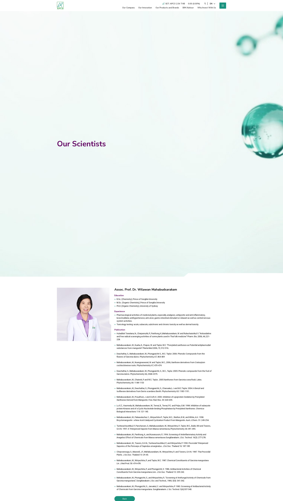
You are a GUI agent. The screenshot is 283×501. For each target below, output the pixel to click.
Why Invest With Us (206, 7)
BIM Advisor (188, 7)
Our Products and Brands (167, 7)
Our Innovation (145, 7)
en (211, 3)
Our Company (128, 7)
